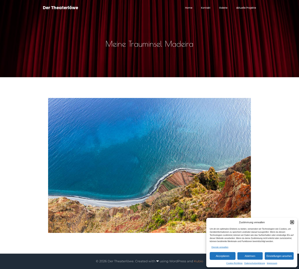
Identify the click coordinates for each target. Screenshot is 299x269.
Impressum (272, 263)
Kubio (198, 261)
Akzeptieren (222, 255)
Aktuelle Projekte (246, 8)
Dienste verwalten (219, 247)
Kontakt (205, 8)
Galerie (223, 8)
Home (188, 8)
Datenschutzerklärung (254, 263)
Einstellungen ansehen (279, 255)
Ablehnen (250, 255)
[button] (292, 222)
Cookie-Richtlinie (234, 263)
